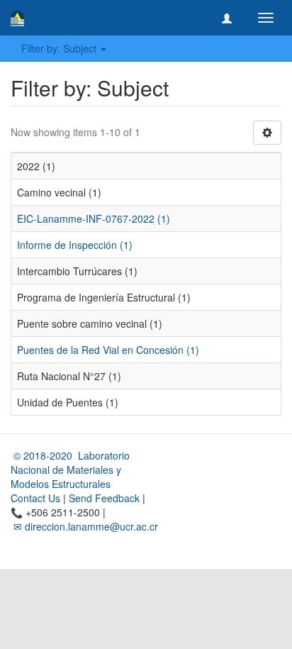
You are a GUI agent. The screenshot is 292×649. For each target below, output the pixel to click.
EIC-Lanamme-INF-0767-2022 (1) (93, 218)
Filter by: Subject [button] (60, 48)
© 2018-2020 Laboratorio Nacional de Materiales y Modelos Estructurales (70, 469)
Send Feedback (104, 498)
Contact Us (35, 498)
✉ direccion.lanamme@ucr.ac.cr (84, 526)
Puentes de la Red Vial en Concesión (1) (108, 350)
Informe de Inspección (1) (75, 245)
